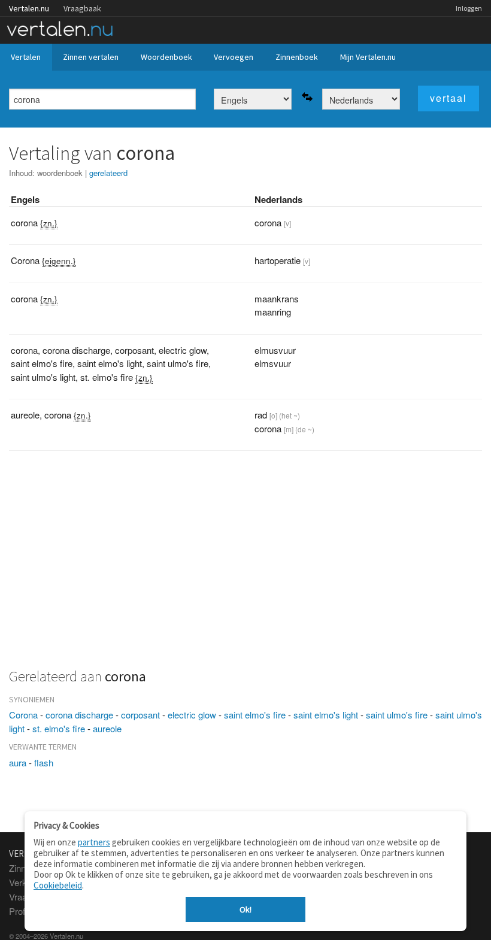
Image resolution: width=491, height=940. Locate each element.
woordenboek (60, 172)
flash (43, 762)
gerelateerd (108, 172)
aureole (107, 728)
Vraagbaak (82, 8)
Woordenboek (166, 56)
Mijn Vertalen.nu (368, 56)
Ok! (245, 909)
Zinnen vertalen (91, 56)
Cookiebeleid (58, 885)
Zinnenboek (296, 56)
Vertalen (26, 56)
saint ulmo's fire (397, 714)
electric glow (192, 714)
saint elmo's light (325, 714)
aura (17, 762)
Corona (23, 714)
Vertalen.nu (29, 8)
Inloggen (469, 8)
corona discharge (79, 714)
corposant (140, 714)
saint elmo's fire (255, 714)
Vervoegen (233, 56)
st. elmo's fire (58, 728)
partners (94, 842)
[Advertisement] (245, 566)
